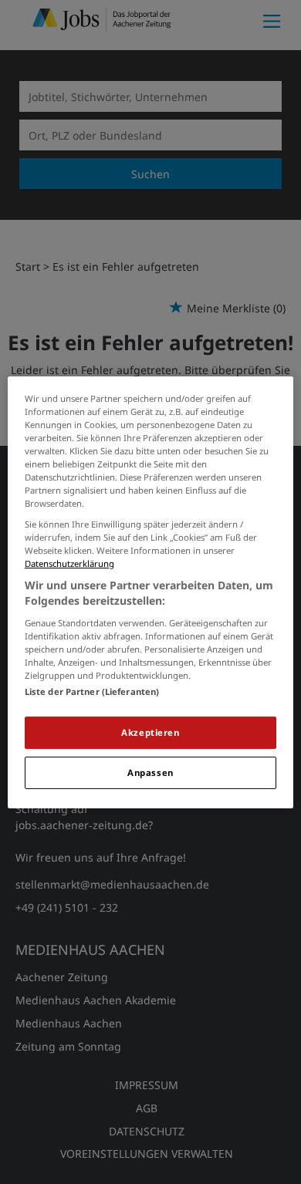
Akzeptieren (150, 732)
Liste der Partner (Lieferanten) (92, 691)
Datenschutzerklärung (69, 563)
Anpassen (150, 772)
